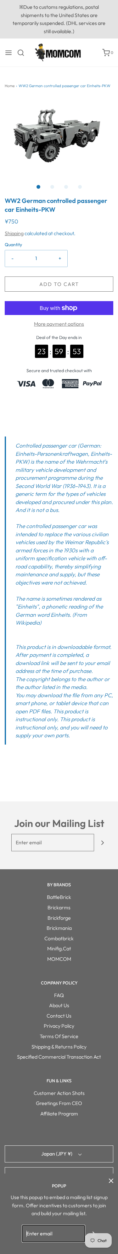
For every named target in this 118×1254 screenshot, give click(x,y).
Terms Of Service (59, 1036)
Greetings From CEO (59, 1103)
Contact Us (59, 1016)
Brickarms (59, 907)
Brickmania (59, 928)
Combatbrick (59, 938)
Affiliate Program (59, 1113)
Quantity (13, 244)
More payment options (59, 324)
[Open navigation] (8, 52)
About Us (59, 1005)
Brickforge (59, 918)
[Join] (102, 842)
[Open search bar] (23, 52)
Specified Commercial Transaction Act (59, 1057)
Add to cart (59, 284)
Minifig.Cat (59, 948)
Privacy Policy (59, 1026)
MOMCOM (59, 959)
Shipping (14, 233)
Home (9, 85)
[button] (59, 134)
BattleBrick (59, 897)
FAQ (59, 995)
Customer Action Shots (59, 1093)
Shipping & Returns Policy (59, 1046)
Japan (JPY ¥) (57, 1153)
